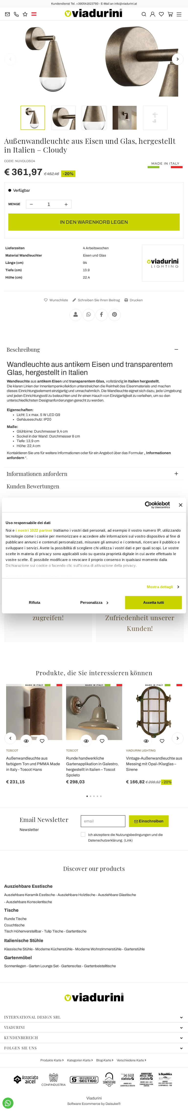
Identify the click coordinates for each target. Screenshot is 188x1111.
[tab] (94, 349)
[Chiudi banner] (180, 505)
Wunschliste (58, 300)
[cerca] (143, 14)
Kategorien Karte (79, 1060)
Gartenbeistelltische (100, 966)
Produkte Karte (51, 1060)
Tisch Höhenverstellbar (22, 931)
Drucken (136, 300)
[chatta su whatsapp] (7, 1103)
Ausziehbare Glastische (117, 895)
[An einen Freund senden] (76, 315)
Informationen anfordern (37, 473)
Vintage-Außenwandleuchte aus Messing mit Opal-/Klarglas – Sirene (154, 764)
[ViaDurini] (93, 13)
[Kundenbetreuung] (16, 14)
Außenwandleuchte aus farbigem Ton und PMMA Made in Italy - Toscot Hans (33, 764)
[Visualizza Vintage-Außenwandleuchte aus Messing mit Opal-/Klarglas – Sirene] (146, 740)
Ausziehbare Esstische (28, 886)
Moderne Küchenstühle (53, 949)
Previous (10, 59)
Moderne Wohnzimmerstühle (98, 949)
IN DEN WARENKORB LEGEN (94, 222)
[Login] (152, 14)
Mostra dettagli (160, 587)
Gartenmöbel (18, 957)
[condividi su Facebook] (101, 315)
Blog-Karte (104, 1060)
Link (128, 840)
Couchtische (14, 925)
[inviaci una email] (7, 14)
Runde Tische (15, 919)
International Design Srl (32, 1017)
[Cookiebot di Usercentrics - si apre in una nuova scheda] (148, 505)
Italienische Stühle (23, 940)
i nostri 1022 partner (34, 530)
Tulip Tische (53, 931)
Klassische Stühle (18, 949)
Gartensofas (71, 966)
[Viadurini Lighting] (162, 263)
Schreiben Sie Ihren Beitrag (98, 300)
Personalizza (91, 602)
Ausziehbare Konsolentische (29, 902)
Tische (11, 910)
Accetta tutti (153, 602)
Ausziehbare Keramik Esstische (29, 895)
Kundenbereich (21, 1037)
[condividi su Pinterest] (114, 315)
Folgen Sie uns (20, 1047)
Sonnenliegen (15, 966)
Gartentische (76, 931)
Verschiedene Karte (131, 1060)
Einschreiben (151, 821)
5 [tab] (105, 800)
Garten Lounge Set (44, 966)
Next (178, 59)
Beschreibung (23, 349)
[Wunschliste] (42, 740)
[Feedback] (25, 14)
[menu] (179, 14)
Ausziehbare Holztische (76, 895)
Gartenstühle (134, 949)
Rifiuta (34, 602)
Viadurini (14, 1027)
